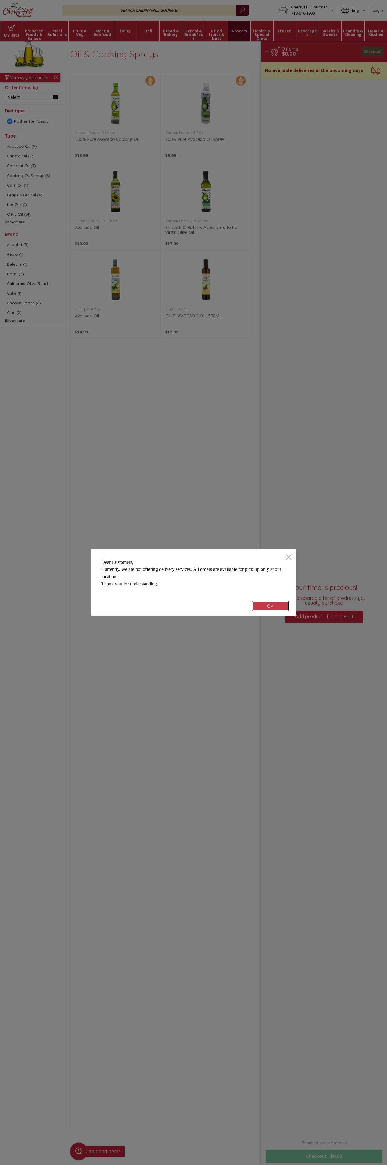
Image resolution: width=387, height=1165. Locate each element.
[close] (288, 557)
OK (270, 606)
